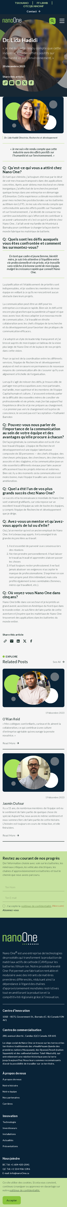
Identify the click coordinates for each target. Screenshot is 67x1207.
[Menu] (62, 21)
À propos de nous (12, 1079)
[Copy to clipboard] (5, 82)
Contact (32, 11)
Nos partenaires (11, 1097)
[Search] (52, 21)
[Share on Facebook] (31, 82)
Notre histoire (10, 1085)
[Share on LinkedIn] (18, 82)
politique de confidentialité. (24, 1190)
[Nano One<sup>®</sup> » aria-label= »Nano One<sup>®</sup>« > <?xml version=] (12, 21)
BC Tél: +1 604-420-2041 (16, 1164)
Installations (9, 1134)
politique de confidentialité (36, 905)
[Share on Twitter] (24, 82)
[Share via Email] (11, 82)
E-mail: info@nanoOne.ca (16, 1173)
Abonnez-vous (11, 910)
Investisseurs (10, 1128)
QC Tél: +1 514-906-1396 (16, 1169)
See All (57, 661)
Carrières (8, 1103)
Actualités (8, 1140)
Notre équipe (10, 1091)
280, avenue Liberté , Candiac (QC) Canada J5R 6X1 (29, 1035)
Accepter (12, 1200)
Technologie (9, 1122)
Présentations (10, 1146)
